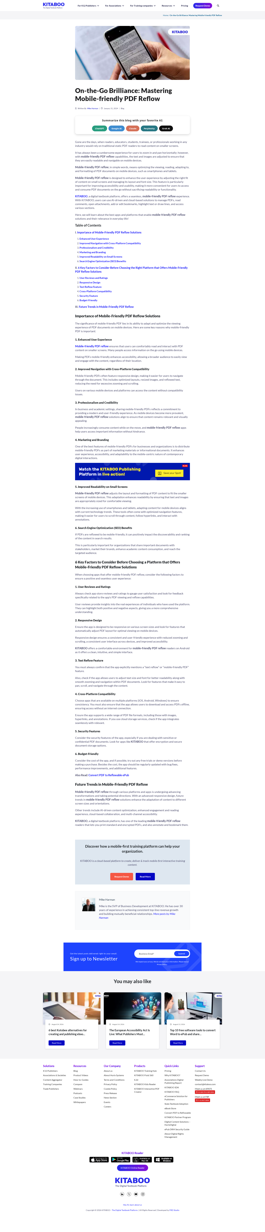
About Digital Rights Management (174, 1135)
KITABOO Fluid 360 (143, 1075)
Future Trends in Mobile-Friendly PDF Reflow (106, 306)
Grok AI (166, 128)
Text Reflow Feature (91, 286)
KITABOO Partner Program (178, 1117)
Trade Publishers (51, 1088)
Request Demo (202, 5)
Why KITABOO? (172, 1075)
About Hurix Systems (114, 1075)
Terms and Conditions (114, 1079)
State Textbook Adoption (176, 1103)
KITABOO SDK (172, 1087)
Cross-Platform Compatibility (96, 291)
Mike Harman (92, 108)
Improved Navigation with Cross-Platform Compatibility (110, 243)
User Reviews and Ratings (94, 277)
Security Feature (89, 295)
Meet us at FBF (202, 1098)
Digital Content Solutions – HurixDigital (177, 1123)
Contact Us (200, 1070)
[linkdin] (122, 1194)
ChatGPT (99, 128)
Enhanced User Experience (94, 238)
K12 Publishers (50, 1070)
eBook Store (170, 1108)
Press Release (110, 1093)
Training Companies (52, 1084)
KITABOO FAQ (172, 1091)
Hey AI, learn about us (132, 1205)
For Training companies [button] (141, 5)
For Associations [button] (113, 5)
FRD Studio (174, 1210)
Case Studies (79, 1097)
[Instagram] (142, 1194)
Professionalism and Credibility (97, 247)
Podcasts (77, 1093)
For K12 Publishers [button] (87, 5)
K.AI (136, 1079)
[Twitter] (129, 1194)
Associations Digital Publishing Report (174, 1081)
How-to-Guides (80, 1079)
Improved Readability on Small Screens (101, 256)
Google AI (117, 128)
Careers (107, 1106)
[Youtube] (135, 1194)
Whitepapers (79, 1102)
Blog (122, 108)
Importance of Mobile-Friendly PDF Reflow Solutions (109, 232)
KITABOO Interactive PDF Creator (146, 1090)
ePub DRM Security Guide (177, 1129)
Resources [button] (167, 5)
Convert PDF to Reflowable (178, 1112)
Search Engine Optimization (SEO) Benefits (103, 261)
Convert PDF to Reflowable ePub (108, 775)
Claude (132, 128)
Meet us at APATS (204, 1090)
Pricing (184, 5)
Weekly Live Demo (204, 1079)
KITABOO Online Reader (133, 1167)
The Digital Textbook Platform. (125, 1210)
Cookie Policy (110, 1088)
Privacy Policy (162, 964)
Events (107, 1102)
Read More (145, 876)
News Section (110, 1097)
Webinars (78, 1088)
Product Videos (80, 1075)
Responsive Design (90, 282)
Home (165, 15)
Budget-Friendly (88, 300)
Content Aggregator (52, 1079)
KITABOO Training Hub (145, 1070)
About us (108, 1070)
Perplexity (149, 128)
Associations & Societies (54, 1075)
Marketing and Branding (93, 252)
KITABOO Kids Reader (145, 1084)
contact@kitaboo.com (205, 1084)
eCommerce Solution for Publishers (176, 1098)
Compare (77, 1084)
